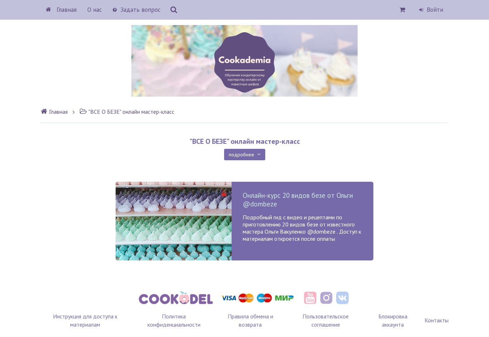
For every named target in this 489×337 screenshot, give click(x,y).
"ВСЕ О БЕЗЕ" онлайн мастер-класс (131, 111)
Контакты (437, 320)
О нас (94, 10)
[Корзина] (402, 9)
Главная (66, 10)
